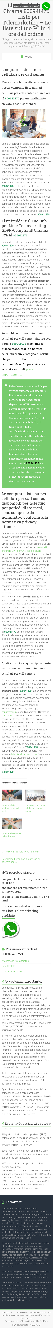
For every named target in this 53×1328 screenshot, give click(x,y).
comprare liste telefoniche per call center (10, 808)
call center (7, 715)
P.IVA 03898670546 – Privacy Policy (26, 1325)
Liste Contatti (8, 966)
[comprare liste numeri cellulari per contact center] (35, 795)
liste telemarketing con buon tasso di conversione (21, 860)
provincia (6, 550)
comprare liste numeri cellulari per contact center (35, 808)
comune (21, 550)
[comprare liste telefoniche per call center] (12, 795)
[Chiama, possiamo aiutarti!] (46, 6)
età (45, 547)
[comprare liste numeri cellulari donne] (12, 823)
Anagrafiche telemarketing (15, 961)
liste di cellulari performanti (25, 754)
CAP (14, 550)
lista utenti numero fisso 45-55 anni (21, 851)
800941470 (12, 98)
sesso (40, 547)
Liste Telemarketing (12, 971)
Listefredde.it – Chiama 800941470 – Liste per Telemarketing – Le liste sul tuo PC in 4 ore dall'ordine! (26, 19)
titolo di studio (34, 550)
